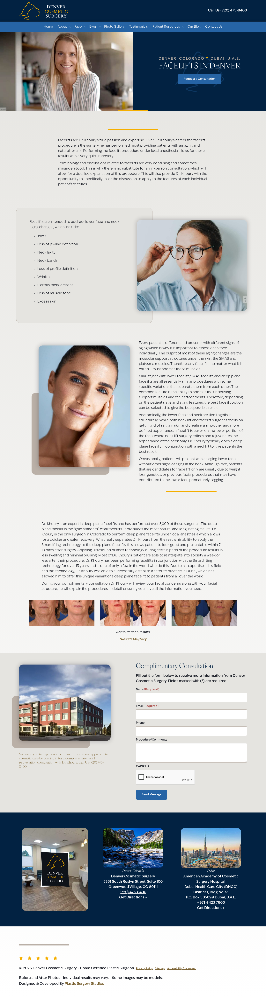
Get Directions (131, 897)
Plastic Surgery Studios (84, 984)
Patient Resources (166, 26)
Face (78, 26)
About (62, 26)
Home (48, 26)
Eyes (93, 26)
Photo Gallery (114, 26)
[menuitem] (48, 27)
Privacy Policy (144, 968)
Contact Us (213, 26)
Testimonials (138, 26)
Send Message (151, 794)
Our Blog (194, 26)
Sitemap (160, 968)
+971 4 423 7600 (211, 903)
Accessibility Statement (181, 968)
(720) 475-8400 (227, 10)
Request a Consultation (199, 79)
